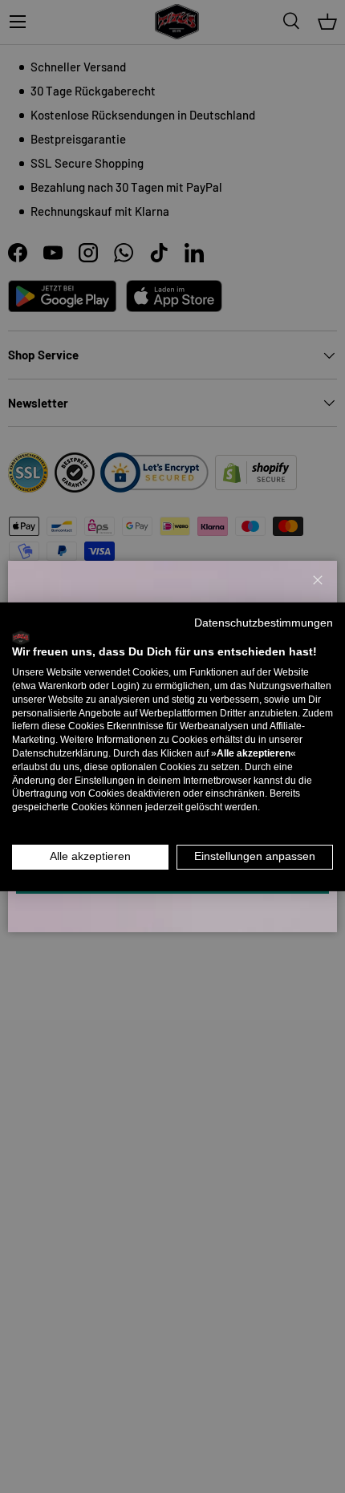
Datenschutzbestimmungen (263, 622)
